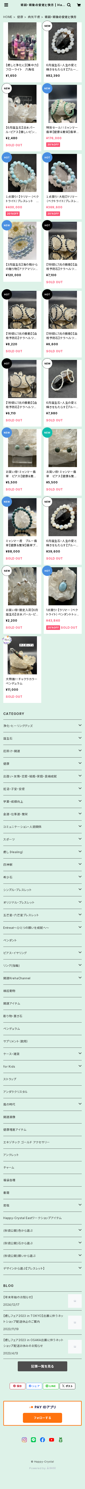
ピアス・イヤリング (15, 953)
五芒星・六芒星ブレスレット (21, 915)
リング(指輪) (11, 965)
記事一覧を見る (42, 1366)
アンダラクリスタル (15, 1091)
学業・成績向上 (13, 801)
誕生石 (7, 738)
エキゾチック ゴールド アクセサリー (26, 1142)
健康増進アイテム (14, 1129)
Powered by (38, 1468)
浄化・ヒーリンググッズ (18, 726)
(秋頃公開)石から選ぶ (18, 1243)
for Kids (9, 1066)
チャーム (8, 1167)
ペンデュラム (11, 1028)
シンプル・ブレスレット (17, 890)
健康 (20, 17)
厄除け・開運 (11, 751)
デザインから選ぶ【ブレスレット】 (24, 1268)
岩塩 (6, 1205)
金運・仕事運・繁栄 (15, 814)
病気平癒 (34, 17)
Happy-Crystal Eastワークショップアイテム (32, 1218)
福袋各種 (9, 1180)
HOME (7, 17)
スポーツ (9, 839)
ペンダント (10, 940)
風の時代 (9, 1104)
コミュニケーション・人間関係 (22, 826)
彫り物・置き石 (12, 1016)
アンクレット (11, 1155)
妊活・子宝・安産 (14, 789)
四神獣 (7, 864)
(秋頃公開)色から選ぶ (18, 1230)
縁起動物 (9, 991)
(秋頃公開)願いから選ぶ (19, 1256)
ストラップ (10, 1079)
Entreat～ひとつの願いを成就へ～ (26, 927)
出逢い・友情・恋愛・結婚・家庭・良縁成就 (30, 776)
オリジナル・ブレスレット (19, 902)
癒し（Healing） (13, 852)
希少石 (7, 877)
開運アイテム (11, 1003)
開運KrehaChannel (18, 978)
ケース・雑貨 (11, 1054)
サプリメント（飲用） (15, 1041)
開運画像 (9, 1117)
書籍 (6, 1192)
